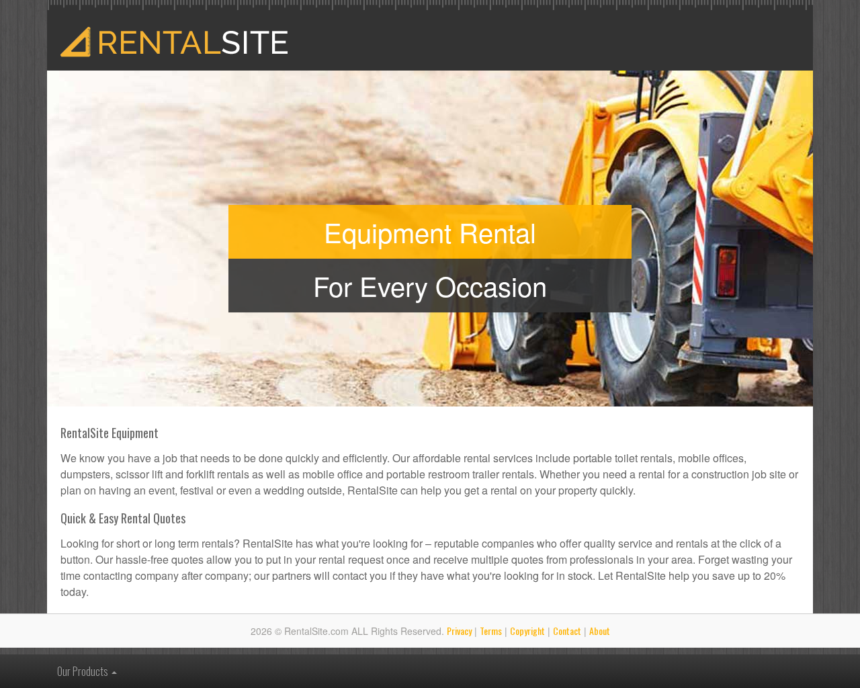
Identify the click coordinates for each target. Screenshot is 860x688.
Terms (491, 631)
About (599, 631)
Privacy (459, 631)
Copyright (527, 631)
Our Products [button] (83, 671)
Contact (567, 631)
